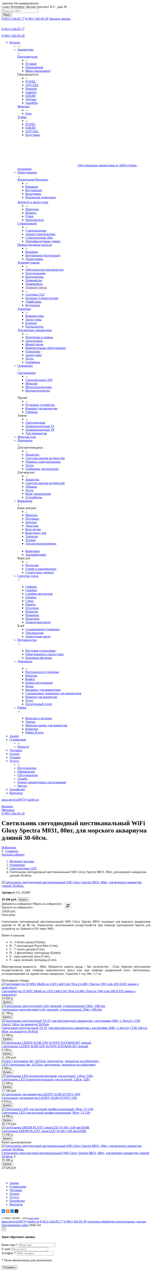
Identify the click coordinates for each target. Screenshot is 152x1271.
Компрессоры (34, 316)
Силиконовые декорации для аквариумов (53, 693)
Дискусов (31, 525)
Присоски (32, 209)
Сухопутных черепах (39, 572)
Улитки (30, 721)
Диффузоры (33, 301)
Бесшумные (33, 193)
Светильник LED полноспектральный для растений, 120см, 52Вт (46, 1079)
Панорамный (34, 67)
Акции (14, 736)
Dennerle (31, 88)
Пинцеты (31, 611)
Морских (31, 515)
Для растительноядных (40, 543)
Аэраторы (24, 308)
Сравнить (11, 851)
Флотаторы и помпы (39, 337)
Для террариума (36, 433)
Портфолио (17, 789)
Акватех (31, 92)
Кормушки (32, 551)
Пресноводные (27, 56)
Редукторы (32, 305)
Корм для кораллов (38, 493)
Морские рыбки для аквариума (46, 725)
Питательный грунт (38, 704)
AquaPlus (31, 103)
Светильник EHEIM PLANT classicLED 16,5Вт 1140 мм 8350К (44, 1131)
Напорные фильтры (38, 657)
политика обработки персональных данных (116, 1221)
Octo (28, 113)
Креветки (31, 729)
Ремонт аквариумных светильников (41, 782)
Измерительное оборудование (45, 348)
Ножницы (32, 615)
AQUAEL (32, 85)
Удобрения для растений (41, 468)
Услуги (14, 761)
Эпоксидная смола (37, 622)
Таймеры (31, 412)
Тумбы (22, 117)
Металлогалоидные (38, 387)
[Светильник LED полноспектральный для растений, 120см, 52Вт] (47, 1076)
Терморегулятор (36, 287)
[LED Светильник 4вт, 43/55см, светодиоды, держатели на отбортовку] (50, 1061)
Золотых (31, 522)
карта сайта (33, 1218)
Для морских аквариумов (34, 330)
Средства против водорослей (45, 458)
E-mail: (6, 1249)
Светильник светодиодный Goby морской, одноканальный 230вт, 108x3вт (52, 1009)
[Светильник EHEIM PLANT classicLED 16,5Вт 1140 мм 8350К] (45, 1127)
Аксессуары (33, 319)
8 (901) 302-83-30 (36, 18)
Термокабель (34, 284)
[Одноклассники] (8, 1211)
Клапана (31, 323)
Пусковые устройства (40, 404)
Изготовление (26, 768)
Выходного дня (35, 533)
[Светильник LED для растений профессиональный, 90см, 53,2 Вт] (48, 1109)
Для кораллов (34, 633)
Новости (23, 746)
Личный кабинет (13, 854)
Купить (23, 899)
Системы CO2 (35, 294)
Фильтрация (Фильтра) (32, 179)
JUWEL (30, 81)
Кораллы (31, 675)
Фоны (29, 686)
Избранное (9, 847)
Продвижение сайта (15, 1225)
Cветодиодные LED (38, 380)
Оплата (14, 753)
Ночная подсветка (37, 390)
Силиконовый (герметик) (42, 629)
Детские (30, 99)
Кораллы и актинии (38, 718)
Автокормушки (35, 554)
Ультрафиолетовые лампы (42, 241)
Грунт (29, 700)
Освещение (17, 865)
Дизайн (22, 778)
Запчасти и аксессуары (32, 202)
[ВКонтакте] (3, 1211)
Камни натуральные (39, 682)
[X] (16, 1211)
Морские (23, 106)
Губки (29, 216)
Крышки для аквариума (41, 408)
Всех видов (33, 529)
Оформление (26, 771)
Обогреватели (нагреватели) (44, 269)
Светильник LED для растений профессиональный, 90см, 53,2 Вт (46, 1112)
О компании (18, 739)
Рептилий (32, 565)
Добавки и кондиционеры (43, 461)
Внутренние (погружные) (42, 255)
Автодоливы (34, 340)
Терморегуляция (28, 262)
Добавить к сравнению (68, 906)
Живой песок (34, 344)
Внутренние (33, 190)
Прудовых (32, 518)
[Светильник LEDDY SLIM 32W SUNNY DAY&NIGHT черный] (46, 1042)
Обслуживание (27, 775)
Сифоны (31, 586)
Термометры (33, 280)
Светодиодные (35, 422)
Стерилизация (27, 223)
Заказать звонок (59, 18)
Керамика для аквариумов (43, 689)
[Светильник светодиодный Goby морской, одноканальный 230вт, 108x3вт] (53, 1006)
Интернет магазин (22, 861)
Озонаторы (32, 351)
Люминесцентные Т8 (39, 429)
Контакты (16, 793)
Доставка (16, 750)
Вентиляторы (34, 276)
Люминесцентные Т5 (39, 426)
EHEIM (30, 95)
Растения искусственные (42, 672)
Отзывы (15, 757)
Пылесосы (32, 618)
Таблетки (31, 536)
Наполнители (34, 220)
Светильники (26, 372)
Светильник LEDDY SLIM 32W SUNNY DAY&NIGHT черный (45, 1046)
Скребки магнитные (39, 593)
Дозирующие (34, 259)
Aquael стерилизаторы (40, 234)
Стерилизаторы (35, 230)
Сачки (29, 600)
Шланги (30, 212)
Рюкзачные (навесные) (40, 197)
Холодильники (35, 273)
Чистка (22, 785)
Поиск (6, 14)
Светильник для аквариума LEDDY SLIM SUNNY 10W (39, 1097)
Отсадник (32, 608)
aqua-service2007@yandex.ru (20, 799)
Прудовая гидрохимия (40, 650)
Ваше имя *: (10, 1244)
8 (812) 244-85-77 (13, 18)
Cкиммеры (32, 362)
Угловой (31, 63)
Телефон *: (9, 1253)
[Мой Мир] (12, 1211)
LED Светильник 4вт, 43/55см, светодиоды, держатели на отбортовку (49, 1064)
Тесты (29, 358)
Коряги (30, 679)
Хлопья (30, 540)
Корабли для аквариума (41, 697)
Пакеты (30, 604)
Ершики (30, 597)
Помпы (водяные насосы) (34, 244)
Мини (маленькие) (37, 71)
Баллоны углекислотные (41, 298)
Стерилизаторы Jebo (39, 237)
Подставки (32, 135)
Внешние (31, 186)
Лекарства (32, 454)
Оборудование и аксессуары (44, 654)
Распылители (34, 326)
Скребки (31, 590)
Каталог (15, 42)
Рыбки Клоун (34, 732)
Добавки (31, 486)
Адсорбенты (33, 497)
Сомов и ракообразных (40, 568)
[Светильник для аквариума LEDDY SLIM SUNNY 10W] (41, 1094)
